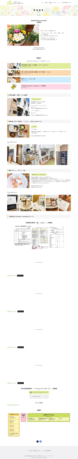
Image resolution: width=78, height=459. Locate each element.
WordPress (45, 457)
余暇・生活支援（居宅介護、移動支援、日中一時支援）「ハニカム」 (36, 72)
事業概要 (50, 2)
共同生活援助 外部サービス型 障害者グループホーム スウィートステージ (40, 455)
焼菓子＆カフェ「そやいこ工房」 (28, 78)
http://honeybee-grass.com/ (13, 404)
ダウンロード (20, 275)
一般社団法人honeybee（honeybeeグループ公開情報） (33, 85)
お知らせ (54, 2)
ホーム (42, 2)
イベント (58, 2)
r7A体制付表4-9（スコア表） (11, 275)
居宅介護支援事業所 (65, 2)
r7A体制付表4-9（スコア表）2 (12, 347)
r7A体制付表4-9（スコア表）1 (12, 311)
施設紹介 (46, 2)
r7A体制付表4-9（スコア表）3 (12, 383)
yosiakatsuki (38, 457)
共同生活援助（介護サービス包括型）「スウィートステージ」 (35, 65)
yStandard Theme (33, 457)
